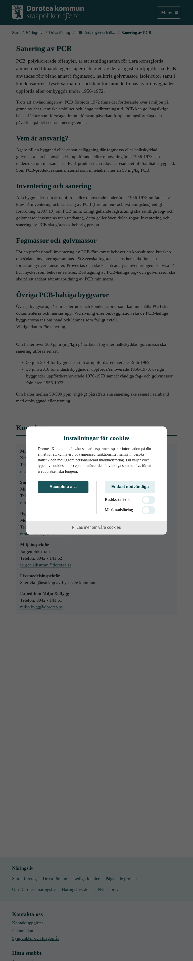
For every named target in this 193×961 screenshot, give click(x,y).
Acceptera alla (63, 486)
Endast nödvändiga (130, 486)
